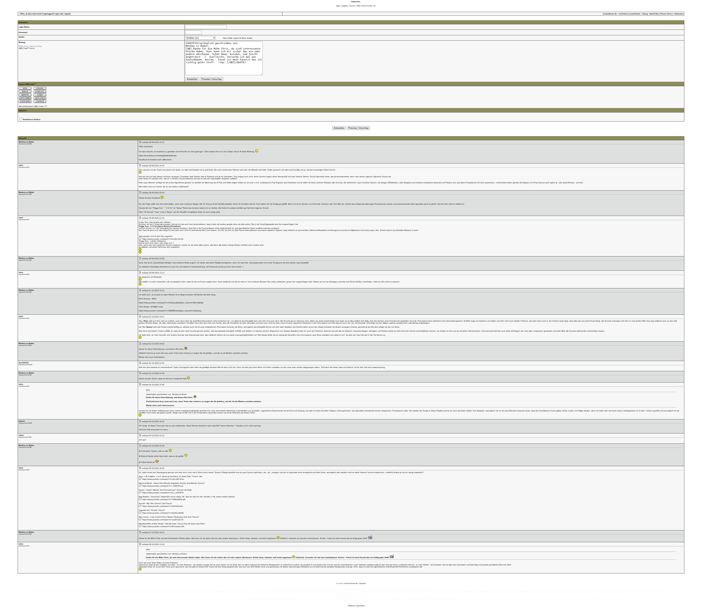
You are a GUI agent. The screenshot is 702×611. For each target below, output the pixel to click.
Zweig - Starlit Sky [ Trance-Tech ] (657, 14)
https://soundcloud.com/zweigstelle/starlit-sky (157, 156)
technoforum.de (610, 14)
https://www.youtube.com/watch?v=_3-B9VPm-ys (162, 486)
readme (362, 583)
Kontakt (339, 583)
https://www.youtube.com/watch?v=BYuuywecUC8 (163, 526)
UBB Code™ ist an (27, 48)
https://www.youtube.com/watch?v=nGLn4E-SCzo (163, 479)
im (374, 6)
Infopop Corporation (356, 606)
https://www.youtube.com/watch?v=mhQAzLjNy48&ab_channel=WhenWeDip (171, 303)
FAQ (358, 6)
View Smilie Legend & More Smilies (237, 38)
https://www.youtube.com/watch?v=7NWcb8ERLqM (163, 499)
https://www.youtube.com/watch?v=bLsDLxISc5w (162, 239)
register (345, 6)
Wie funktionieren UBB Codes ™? (33, 106)
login (338, 6)
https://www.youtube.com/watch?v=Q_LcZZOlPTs (163, 493)
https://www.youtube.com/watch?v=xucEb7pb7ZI (162, 520)
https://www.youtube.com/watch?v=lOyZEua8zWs (163, 513)
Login (56, 14)
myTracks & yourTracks (629, 14)
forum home (367, 6)
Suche (352, 6)
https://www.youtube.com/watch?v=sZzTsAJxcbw (162, 506)
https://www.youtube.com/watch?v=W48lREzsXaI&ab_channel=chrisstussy (170, 311)
